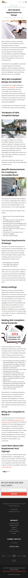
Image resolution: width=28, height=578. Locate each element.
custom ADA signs (6, 467)
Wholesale (14, 527)
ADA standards (11, 87)
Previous (2, 576)
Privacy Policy (6, 571)
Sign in (11, 531)
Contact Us (14, 529)
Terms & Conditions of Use (18, 571)
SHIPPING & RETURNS (14, 525)
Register (17, 531)
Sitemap (14, 533)
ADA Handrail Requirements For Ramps (14, 12)
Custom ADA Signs (14, 523)
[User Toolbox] (21, 2)
